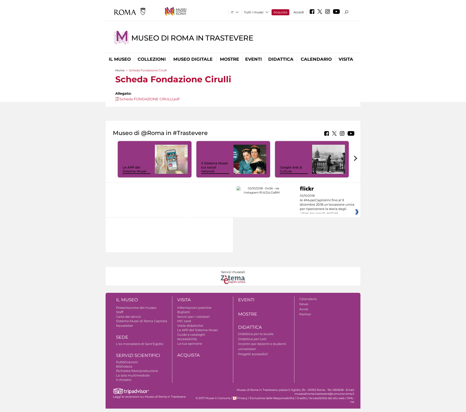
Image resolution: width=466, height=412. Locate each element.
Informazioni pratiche (194, 308)
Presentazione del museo (136, 308)
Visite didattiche (190, 326)
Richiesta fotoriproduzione (137, 371)
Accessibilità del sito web (327, 398)
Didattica (280, 59)
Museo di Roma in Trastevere (192, 38)
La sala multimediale (133, 375)
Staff (119, 312)
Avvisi (303, 309)
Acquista (280, 12)
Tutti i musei (254, 12)
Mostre (229, 59)
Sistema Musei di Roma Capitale (141, 321)
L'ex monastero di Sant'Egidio (139, 344)
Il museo (120, 59)
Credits (302, 398)
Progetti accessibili (253, 354)
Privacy (242, 398)
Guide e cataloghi (191, 334)
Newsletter (124, 326)
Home (120, 70)
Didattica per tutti (252, 339)
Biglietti (183, 312)
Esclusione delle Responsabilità (272, 398)
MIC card (184, 321)
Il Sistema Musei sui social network (214, 167)
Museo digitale (193, 59)
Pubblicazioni (127, 362)
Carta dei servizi (128, 317)
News (303, 304)
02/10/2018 (327, 204)
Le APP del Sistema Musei (134, 169)
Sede (122, 337)
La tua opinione (189, 343)
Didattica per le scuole (256, 334)
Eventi (253, 59)
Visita (346, 59)
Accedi (298, 12)
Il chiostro (123, 380)
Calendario (316, 59)
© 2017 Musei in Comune (213, 398)
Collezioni (152, 59)
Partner (305, 314)
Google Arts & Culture (291, 169)
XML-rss (350, 400)
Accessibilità (187, 339)
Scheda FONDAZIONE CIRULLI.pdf (150, 99)
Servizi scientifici (138, 355)
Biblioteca (124, 366)
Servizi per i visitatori (193, 317)
